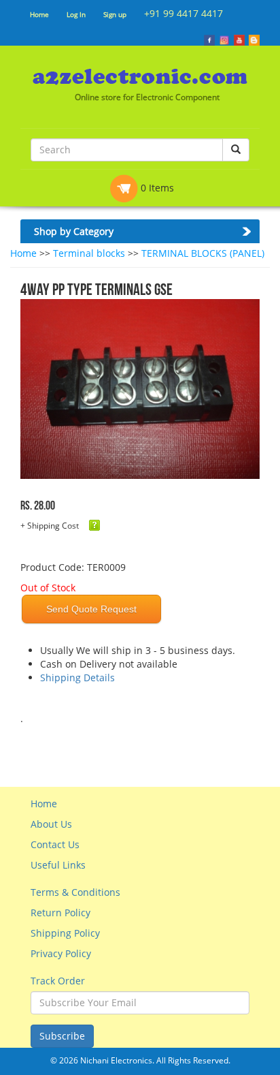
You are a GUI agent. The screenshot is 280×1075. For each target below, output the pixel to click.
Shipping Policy (65, 932)
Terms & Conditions (75, 892)
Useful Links (58, 864)
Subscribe (62, 1035)
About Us (51, 823)
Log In (76, 14)
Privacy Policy (61, 953)
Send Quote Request (91, 609)
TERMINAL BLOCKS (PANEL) (202, 253)
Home (39, 14)
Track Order (58, 980)
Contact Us (55, 844)
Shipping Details (77, 677)
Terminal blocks (89, 253)
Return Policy (60, 912)
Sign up (114, 14)
